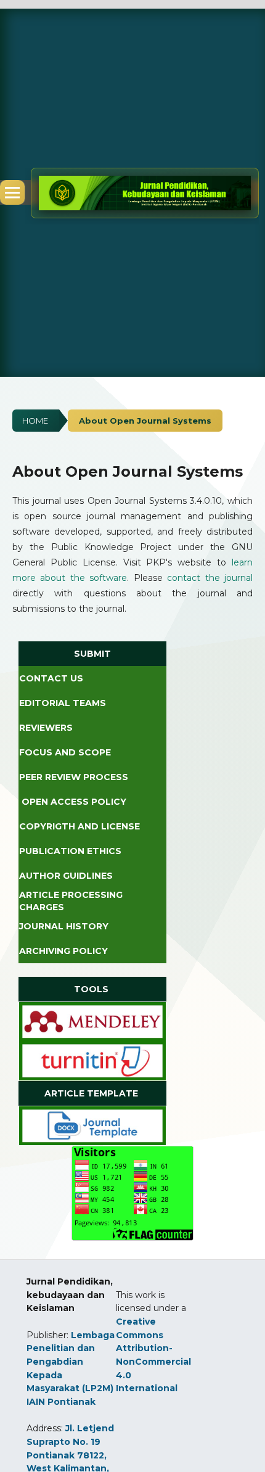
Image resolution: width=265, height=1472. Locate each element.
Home (35, 421)
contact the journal (210, 577)
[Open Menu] (12, 192)
